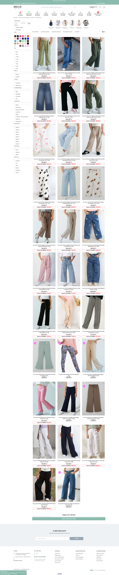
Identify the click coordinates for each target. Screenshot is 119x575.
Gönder (76, 538)
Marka (15, 70)
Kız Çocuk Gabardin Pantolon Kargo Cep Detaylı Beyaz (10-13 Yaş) (44, 461)
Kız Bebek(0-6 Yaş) (46, 14)
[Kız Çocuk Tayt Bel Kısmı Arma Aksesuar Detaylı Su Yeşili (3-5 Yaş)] (44, 355)
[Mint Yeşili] (23, 41)
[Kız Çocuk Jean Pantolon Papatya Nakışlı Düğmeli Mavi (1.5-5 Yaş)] (93, 269)
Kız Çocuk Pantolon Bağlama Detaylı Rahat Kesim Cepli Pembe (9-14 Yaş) (44, 289)
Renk (15, 32)
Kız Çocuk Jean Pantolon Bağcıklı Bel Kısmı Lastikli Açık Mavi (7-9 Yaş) (69, 289)
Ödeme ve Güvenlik (100, 553)
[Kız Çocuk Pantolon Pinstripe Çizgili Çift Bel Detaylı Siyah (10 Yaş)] (44, 485)
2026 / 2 (17, 127)
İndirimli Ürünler (19, 27)
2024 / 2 (17, 144)
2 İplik (17, 114)
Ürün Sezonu (17, 123)
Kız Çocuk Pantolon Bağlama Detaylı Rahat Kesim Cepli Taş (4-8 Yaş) (93, 159)
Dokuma (18, 152)
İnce (17, 98)
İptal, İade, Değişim (79, 557)
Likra (17, 165)
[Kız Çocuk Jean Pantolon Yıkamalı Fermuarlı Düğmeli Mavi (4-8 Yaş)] (44, 97)
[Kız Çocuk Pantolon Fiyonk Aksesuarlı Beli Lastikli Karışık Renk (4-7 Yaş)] (93, 312)
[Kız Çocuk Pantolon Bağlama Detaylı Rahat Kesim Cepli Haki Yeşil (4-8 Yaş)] (44, 54)
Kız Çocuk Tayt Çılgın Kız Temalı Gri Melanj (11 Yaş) (69, 375)
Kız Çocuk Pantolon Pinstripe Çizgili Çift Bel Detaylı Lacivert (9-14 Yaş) (68, 461)
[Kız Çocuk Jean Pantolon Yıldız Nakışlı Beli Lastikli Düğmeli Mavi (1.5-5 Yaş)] (93, 226)
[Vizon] (18, 43)
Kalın (17, 91)
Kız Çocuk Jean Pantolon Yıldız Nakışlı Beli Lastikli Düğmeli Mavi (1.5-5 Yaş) (93, 246)
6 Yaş (17, 68)
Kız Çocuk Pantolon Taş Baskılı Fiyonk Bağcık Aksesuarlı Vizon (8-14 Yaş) (93, 418)
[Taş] (20, 43)
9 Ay (17, 52)
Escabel (17, 76)
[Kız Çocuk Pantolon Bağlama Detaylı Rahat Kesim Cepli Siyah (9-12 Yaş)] (44, 312)
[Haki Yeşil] (20, 41)
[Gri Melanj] (23, 46)
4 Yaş (17, 63)
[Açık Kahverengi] (15, 43)
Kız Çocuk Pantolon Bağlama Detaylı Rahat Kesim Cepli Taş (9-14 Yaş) (69, 246)
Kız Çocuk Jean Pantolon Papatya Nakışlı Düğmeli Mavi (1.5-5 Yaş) (93, 289)
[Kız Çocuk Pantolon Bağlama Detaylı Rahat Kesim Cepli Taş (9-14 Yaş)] (68, 226)
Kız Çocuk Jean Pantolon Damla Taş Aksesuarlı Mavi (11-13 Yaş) (68, 504)
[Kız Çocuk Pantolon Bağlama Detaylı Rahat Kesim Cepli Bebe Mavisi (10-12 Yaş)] (68, 140)
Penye (17, 105)
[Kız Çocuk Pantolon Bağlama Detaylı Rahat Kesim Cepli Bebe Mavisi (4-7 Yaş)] (68, 183)
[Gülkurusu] (20, 36)
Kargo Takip (98, 559)
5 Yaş (17, 66)
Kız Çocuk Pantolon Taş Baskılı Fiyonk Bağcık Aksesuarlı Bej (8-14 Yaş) (93, 375)
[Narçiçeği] (28, 36)
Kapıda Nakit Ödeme (59, 559)
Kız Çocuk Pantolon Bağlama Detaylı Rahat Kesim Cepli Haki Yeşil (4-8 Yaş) (44, 73)
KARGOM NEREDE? (101, 3)
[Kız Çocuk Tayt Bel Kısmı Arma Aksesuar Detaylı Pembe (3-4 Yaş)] (44, 398)
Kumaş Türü (17, 101)
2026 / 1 (17, 132)
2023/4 (17, 139)
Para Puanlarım (99, 555)
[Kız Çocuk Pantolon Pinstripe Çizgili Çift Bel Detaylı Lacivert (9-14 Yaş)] (68, 441)
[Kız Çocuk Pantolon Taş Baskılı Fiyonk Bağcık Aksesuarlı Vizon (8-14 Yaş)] (93, 398)
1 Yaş (17, 54)
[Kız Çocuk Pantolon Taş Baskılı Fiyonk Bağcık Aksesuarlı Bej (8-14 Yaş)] (93, 355)
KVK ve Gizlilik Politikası (59, 557)
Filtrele (29, 23)
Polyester (18, 170)
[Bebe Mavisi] (18, 41)
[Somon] (15, 39)
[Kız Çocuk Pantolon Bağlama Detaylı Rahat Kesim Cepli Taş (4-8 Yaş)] (93, 140)
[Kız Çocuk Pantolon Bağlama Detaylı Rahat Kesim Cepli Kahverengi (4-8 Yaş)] (44, 226)
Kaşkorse (18, 119)
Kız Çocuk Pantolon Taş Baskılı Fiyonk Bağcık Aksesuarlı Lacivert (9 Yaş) (69, 418)
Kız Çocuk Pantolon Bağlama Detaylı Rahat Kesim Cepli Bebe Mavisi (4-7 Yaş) (69, 202)
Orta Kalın (18, 96)
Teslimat (77, 555)
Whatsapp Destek (79, 553)
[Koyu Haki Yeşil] (18, 36)
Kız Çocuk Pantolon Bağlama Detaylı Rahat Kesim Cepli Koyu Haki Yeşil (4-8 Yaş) (93, 116)
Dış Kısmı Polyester (20, 109)
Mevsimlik (18, 94)
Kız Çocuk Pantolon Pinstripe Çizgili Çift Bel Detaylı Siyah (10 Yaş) (44, 504)
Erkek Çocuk (18, 85)
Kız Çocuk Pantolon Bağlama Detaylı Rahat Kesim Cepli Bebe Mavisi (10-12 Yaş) (69, 159)
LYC (16, 163)
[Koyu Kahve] (15, 36)
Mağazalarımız (58, 555)
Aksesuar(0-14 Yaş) (80, 14)
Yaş (15, 48)
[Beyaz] (18, 46)
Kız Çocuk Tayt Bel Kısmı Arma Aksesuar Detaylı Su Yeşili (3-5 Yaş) (44, 375)
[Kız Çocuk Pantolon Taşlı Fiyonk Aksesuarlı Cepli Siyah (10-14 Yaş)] (68, 97)
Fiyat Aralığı (17, 20)
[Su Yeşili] (25, 41)
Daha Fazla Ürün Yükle (69, 519)
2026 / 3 (17, 129)
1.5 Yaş (17, 56)
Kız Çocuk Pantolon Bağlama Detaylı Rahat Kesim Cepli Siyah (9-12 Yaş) (44, 332)
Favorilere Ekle (54, 38)
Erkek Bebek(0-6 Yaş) (63, 14)
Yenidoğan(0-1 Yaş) (89, 14)
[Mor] (18, 39)
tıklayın (18, 573)
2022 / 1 (17, 134)
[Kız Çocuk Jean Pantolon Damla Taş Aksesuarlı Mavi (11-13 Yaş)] (68, 485)
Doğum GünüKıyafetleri (29, 14)
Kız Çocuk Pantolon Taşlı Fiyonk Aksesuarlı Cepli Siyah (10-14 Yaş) (69, 116)
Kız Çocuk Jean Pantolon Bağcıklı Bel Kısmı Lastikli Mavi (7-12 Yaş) (69, 73)
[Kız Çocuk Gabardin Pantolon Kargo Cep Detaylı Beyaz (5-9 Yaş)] (93, 441)
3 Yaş (17, 61)
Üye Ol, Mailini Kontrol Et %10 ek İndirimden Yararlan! (59, 0)
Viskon (17, 172)
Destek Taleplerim (79, 559)
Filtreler (16, 25)
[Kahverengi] (28, 41)
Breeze (17, 74)
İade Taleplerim (99, 560)
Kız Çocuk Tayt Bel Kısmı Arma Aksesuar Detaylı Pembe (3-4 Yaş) (44, 418)
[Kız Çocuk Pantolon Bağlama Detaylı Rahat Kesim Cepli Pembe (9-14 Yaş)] (44, 269)
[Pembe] (23, 36)
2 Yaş (17, 59)
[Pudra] (25, 36)
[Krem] (25, 43)
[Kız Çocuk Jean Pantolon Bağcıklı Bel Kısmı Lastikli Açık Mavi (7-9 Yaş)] (68, 269)
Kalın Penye (18, 107)
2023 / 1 (17, 136)
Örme (17, 150)
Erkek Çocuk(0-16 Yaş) (54, 14)
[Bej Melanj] (25, 46)
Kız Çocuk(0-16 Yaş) (37, 14)
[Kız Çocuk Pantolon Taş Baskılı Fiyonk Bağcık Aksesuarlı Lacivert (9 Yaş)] (68, 398)
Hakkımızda (57, 553)
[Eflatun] (28, 46)
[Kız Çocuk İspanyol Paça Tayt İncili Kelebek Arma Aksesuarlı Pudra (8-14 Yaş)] (68, 312)
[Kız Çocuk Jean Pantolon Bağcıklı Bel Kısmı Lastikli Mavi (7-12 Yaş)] (68, 54)
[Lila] (20, 39)
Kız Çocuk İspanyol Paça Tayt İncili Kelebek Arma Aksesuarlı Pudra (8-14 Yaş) (69, 332)
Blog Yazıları (57, 562)
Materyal (16, 156)
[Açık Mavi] (15, 41)
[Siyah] (28, 43)
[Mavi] (28, 39)
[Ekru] (15, 46)
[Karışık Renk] (20, 46)
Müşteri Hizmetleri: (23, 556)
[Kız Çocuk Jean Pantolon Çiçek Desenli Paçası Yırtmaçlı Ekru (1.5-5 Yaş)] (44, 140)
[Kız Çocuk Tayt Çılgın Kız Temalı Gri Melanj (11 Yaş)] (68, 355)
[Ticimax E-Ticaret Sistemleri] (59, 574)
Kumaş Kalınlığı (17, 87)
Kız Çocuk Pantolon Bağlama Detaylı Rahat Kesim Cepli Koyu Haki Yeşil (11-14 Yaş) (93, 73)
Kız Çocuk (18, 83)
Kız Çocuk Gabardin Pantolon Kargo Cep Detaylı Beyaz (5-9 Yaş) (93, 461)
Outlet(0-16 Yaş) (20, 14)
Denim (17, 154)
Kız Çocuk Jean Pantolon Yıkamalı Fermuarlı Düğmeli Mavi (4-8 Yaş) (44, 116)
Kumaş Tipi (16, 146)
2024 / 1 (17, 141)
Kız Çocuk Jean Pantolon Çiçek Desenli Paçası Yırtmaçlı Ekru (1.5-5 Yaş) (44, 159)
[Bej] (23, 43)
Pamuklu (18, 160)
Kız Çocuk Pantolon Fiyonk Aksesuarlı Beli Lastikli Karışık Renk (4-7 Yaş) (93, 332)
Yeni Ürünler (18, 29)
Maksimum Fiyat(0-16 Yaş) (98, 14)
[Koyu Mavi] (25, 39)
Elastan (17, 168)
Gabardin (18, 112)
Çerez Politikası (58, 560)
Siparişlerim (98, 557)
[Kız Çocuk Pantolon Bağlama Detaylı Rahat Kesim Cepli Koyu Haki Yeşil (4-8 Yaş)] (93, 97)
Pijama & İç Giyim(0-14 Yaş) (72, 14)
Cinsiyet (16, 79)
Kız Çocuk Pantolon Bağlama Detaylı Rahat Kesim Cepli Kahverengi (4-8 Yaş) (44, 246)
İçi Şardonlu (18, 121)
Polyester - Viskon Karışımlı (22, 116)
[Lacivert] (23, 39)
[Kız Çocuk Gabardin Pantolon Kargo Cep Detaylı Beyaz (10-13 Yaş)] (44, 441)
